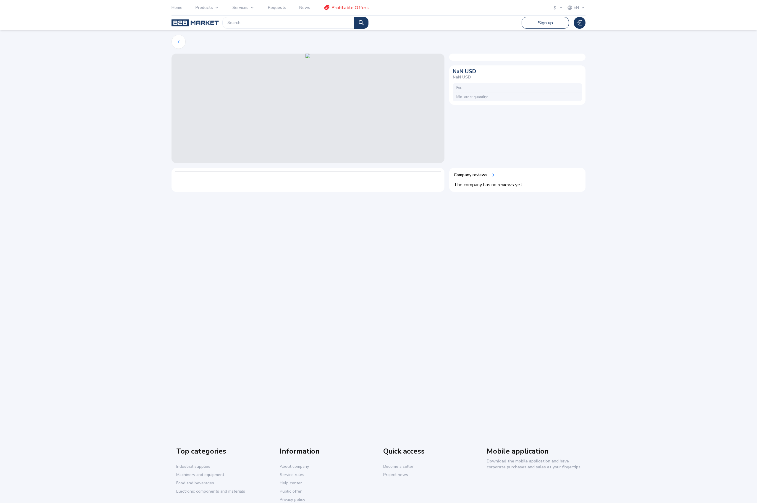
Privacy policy (292, 499)
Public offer (291, 491)
